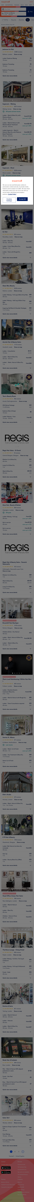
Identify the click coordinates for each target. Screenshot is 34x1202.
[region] (17, 191)
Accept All (22, 199)
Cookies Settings (9, 199)
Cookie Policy (12, 194)
